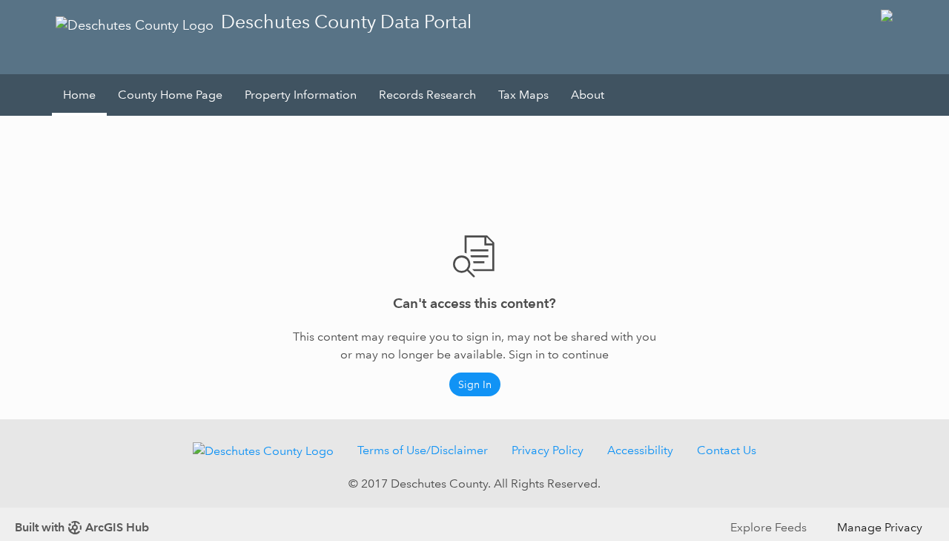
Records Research (427, 95)
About (587, 95)
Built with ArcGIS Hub (82, 527)
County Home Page (170, 95)
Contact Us (726, 450)
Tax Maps (523, 95)
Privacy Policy (547, 450)
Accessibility (640, 450)
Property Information (301, 95)
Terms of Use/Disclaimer (422, 450)
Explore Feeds (768, 527)
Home (79, 95)
